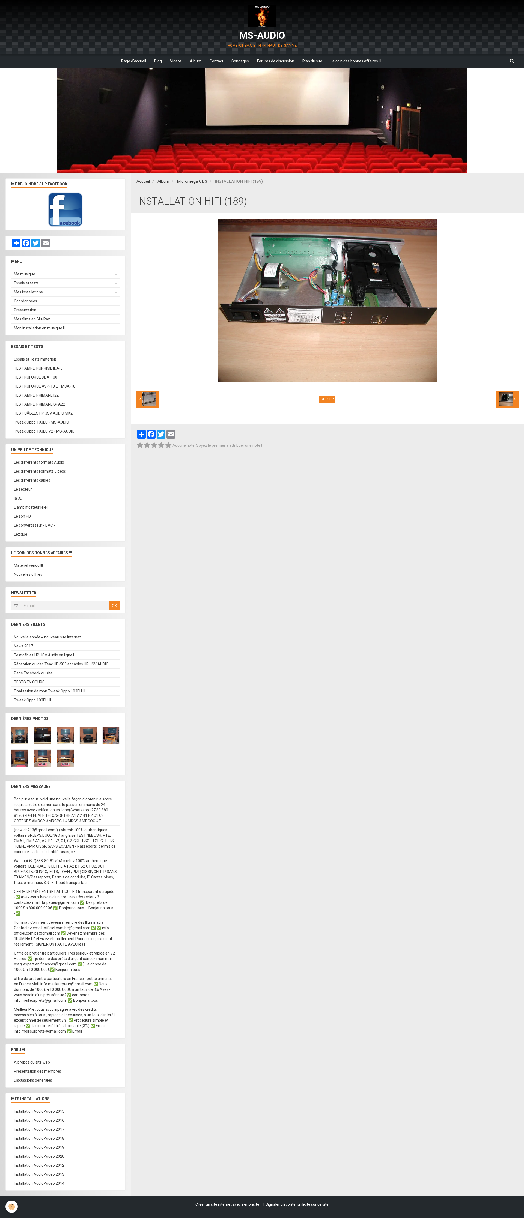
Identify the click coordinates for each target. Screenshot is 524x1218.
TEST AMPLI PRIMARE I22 (36, 395)
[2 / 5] (147, 445)
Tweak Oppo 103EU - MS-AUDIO (41, 422)
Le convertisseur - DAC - (34, 525)
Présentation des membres (37, 1071)
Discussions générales (33, 1080)
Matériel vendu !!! (28, 565)
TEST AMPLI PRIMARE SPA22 (39, 404)
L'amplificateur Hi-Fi (31, 507)
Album (195, 61)
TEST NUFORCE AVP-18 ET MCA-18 (44, 386)
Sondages (240, 61)
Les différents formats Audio (39, 462)
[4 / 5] (161, 445)
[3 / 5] (154, 445)
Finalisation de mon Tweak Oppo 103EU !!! (49, 691)
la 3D (18, 498)
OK (114, 606)
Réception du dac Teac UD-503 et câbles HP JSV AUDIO (61, 664)
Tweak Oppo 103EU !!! (32, 700)
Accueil (143, 181)
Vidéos (176, 61)
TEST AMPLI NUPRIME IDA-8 (38, 368)
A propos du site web (32, 1062)
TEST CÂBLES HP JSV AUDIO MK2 (43, 413)
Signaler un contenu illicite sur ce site (297, 1204)
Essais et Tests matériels (35, 359)
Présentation (25, 310)
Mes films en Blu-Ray (32, 319)
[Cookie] (11, 1207)
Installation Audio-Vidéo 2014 (39, 1183)
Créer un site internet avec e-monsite (227, 1204)
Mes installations (28, 292)
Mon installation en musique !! (39, 328)
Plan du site (312, 61)
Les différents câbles (32, 480)
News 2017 (23, 646)
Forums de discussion (275, 61)
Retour (327, 399)
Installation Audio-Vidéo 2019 (39, 1147)
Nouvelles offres (28, 574)
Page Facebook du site (33, 673)
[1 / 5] (140, 445)
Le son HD (22, 516)
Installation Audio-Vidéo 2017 (39, 1129)
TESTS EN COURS (29, 682)
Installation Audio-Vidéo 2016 (39, 1120)
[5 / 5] (168, 445)
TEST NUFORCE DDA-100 (35, 377)
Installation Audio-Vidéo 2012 (39, 1165)
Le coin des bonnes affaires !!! (356, 61)
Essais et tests (26, 283)
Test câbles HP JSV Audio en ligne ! (44, 655)
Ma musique (24, 274)
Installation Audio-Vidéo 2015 (39, 1111)
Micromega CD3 (192, 181)
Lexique (20, 534)
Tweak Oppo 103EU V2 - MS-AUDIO (44, 431)
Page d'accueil (133, 61)
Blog (158, 61)
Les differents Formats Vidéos (40, 471)
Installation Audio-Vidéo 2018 (39, 1138)
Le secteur (23, 489)
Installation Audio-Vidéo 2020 (39, 1156)
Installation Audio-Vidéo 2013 (39, 1174)
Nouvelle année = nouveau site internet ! (48, 637)
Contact (216, 61)
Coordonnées (25, 301)
